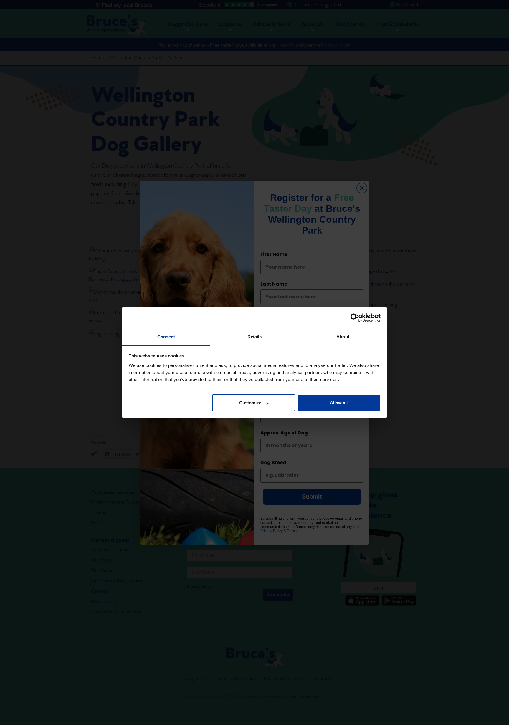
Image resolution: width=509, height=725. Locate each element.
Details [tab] (254, 336)
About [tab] (342, 336)
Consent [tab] (166, 336)
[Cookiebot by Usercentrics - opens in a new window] (355, 317)
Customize (250, 402)
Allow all (339, 402)
